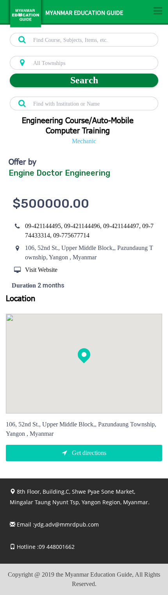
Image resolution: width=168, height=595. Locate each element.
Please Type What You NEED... (44, 28)
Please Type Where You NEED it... (47, 51)
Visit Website (41, 269)
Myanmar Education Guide (84, 13)
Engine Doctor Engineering (59, 173)
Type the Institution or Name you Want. (53, 92)
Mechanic (84, 141)
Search (84, 80)
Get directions (88, 452)
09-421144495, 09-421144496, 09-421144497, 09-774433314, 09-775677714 (89, 231)
